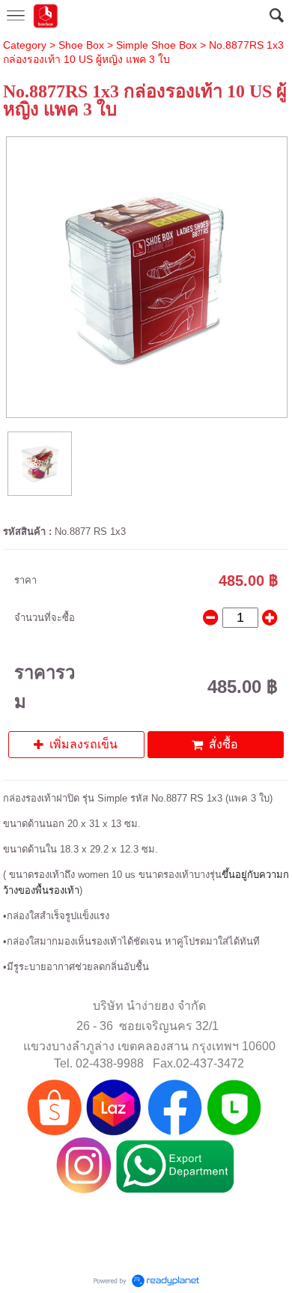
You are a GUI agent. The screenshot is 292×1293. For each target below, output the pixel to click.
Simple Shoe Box (156, 45)
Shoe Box (81, 45)
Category (24, 45)
